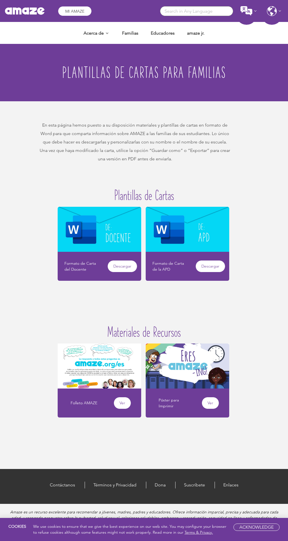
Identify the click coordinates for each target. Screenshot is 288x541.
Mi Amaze (74, 11)
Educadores (163, 33)
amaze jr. (195, 33)
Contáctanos (62, 485)
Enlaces (230, 485)
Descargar (122, 266)
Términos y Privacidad (114, 485)
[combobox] (196, 11)
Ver (122, 402)
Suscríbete (194, 485)
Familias (130, 33)
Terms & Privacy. (198, 532)
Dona (160, 485)
